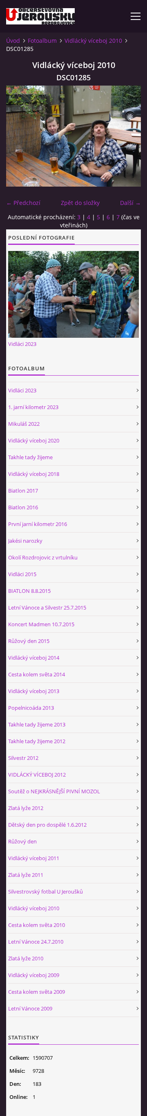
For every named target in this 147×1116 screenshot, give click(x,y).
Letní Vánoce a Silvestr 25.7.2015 (47, 607)
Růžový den (22, 841)
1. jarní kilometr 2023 (33, 407)
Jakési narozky (25, 540)
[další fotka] (127, 136)
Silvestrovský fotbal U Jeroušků (45, 891)
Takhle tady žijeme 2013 (36, 724)
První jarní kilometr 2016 (37, 524)
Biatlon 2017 (23, 490)
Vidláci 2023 (22, 344)
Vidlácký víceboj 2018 (33, 474)
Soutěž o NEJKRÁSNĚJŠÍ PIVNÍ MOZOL (54, 791)
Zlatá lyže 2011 (25, 874)
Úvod (13, 40)
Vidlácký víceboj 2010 (93, 40)
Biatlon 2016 (23, 507)
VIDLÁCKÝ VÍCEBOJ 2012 (37, 774)
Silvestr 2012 (23, 758)
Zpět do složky (80, 203)
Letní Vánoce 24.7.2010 (35, 941)
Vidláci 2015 (22, 574)
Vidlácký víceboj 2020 (33, 440)
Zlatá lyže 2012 (25, 808)
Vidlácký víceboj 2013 (33, 691)
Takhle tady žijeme (30, 457)
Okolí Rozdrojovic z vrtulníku (43, 557)
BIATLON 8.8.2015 (29, 590)
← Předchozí (23, 203)
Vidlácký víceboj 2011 (33, 858)
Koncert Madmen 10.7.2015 (41, 624)
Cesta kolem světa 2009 (36, 991)
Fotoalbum (42, 40)
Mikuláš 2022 (24, 423)
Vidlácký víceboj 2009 (33, 975)
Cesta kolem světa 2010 (36, 925)
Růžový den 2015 (28, 641)
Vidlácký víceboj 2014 (33, 657)
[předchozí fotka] (19, 136)
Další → (130, 203)
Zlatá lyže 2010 (25, 958)
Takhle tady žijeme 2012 (36, 741)
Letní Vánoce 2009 (30, 1008)
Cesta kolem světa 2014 (36, 674)
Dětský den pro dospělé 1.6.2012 (47, 824)
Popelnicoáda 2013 (31, 707)
